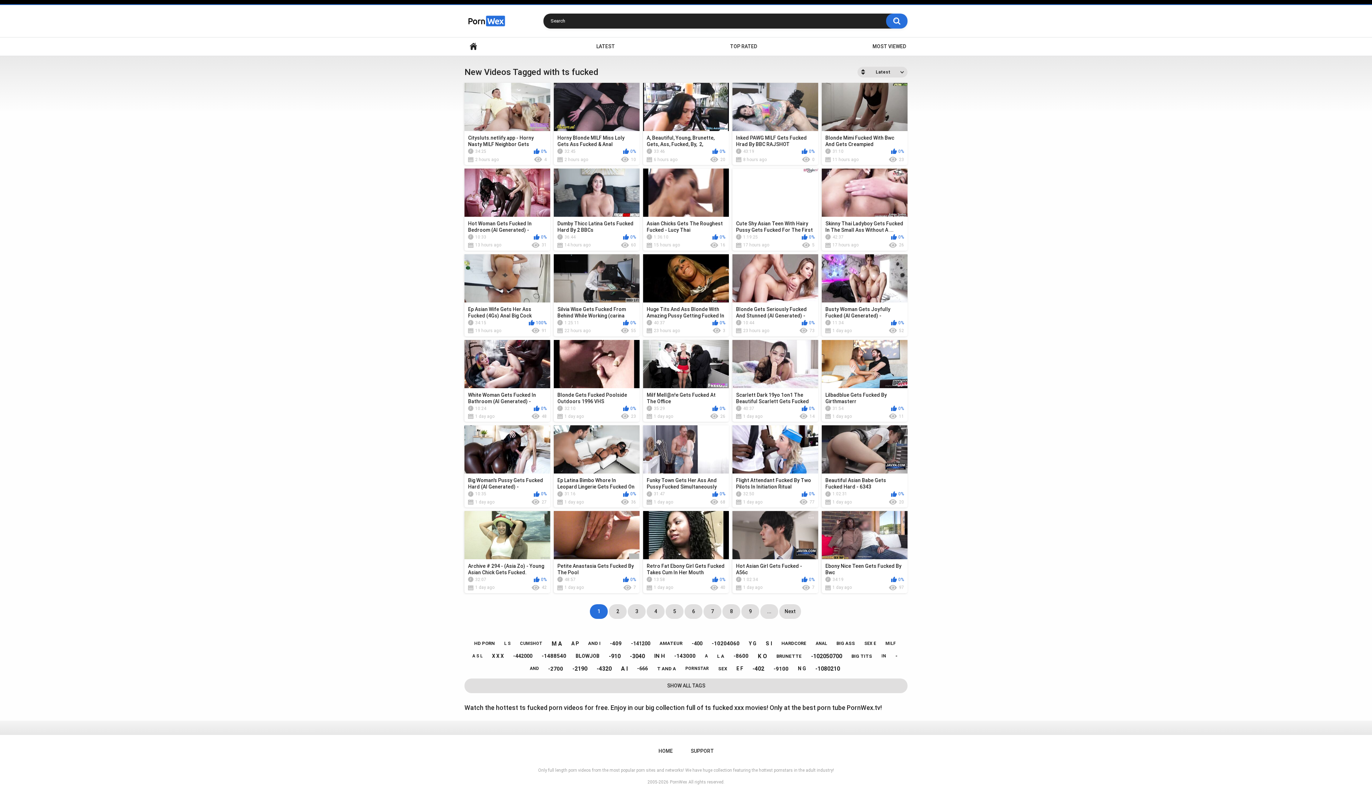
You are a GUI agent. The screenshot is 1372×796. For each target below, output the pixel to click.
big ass (845, 643)
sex (722, 668)
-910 (615, 656)
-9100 (781, 669)
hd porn (484, 643)
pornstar (697, 668)
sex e (870, 643)
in (883, 656)
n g (802, 668)
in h (659, 656)
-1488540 (554, 656)
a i (624, 668)
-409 (616, 643)
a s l (477, 656)
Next (790, 611)
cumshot (531, 643)
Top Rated (743, 46)
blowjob (588, 656)
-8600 (741, 656)
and (534, 668)
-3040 (637, 656)
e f (739, 668)
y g (752, 643)
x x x (498, 656)
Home (473, 46)
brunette (789, 656)
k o (762, 656)
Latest (605, 46)
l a (720, 656)
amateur (671, 643)
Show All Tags (686, 686)
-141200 (640, 643)
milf (890, 643)
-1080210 (827, 668)
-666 (642, 668)
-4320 (604, 668)
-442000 (522, 656)
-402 (758, 668)
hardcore (793, 643)
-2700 (555, 669)
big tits (861, 656)
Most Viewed (889, 46)
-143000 (685, 656)
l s (507, 643)
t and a (666, 668)
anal (821, 643)
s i (769, 643)
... (769, 611)
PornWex (678, 782)
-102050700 (826, 656)
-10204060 (726, 643)
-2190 (579, 668)
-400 (697, 643)
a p (575, 643)
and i (594, 643)
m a (557, 643)
